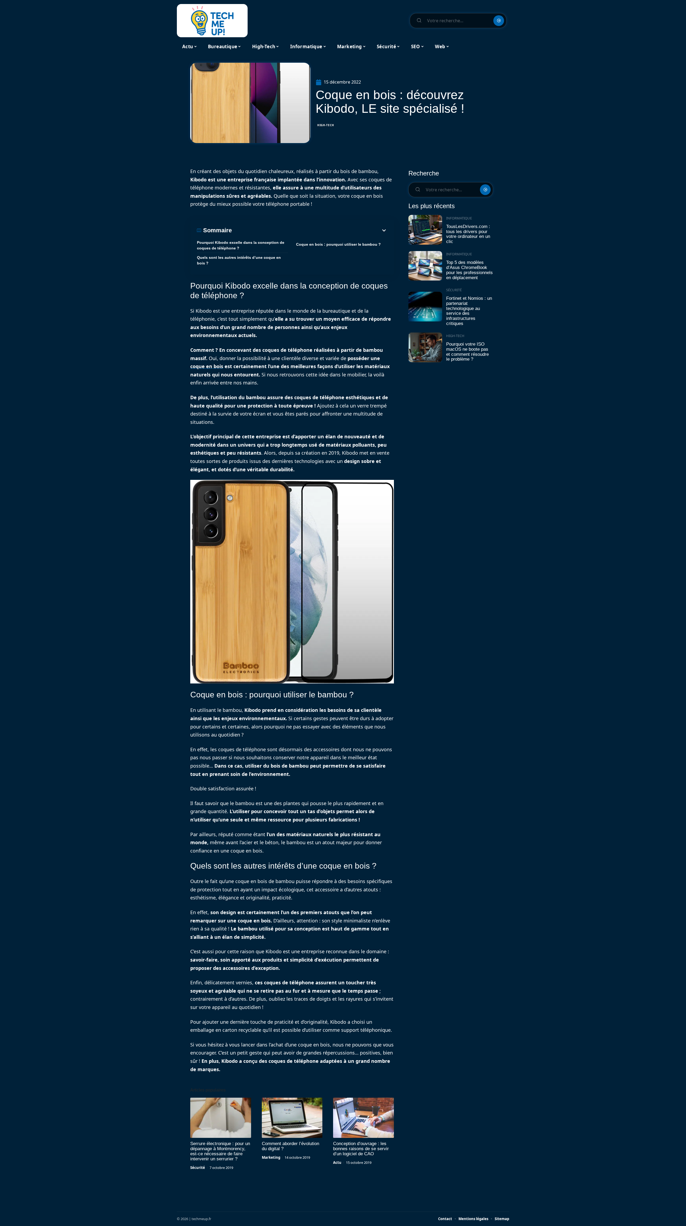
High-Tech (325, 125)
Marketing (271, 1157)
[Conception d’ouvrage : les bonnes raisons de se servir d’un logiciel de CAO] (363, 1118)
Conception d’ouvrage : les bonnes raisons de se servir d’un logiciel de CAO (361, 1148)
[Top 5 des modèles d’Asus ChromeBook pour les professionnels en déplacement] (425, 266)
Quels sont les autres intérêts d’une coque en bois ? (239, 260)
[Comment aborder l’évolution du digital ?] (292, 1118)
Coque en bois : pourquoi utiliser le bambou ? (338, 244)
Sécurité (197, 1167)
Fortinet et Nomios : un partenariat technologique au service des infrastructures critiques (469, 311)
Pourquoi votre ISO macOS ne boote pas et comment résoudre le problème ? (467, 352)
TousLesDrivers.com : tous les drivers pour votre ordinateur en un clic (468, 234)
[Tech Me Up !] (212, 21)
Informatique (459, 218)
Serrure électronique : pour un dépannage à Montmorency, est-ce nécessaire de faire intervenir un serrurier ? (220, 1151)
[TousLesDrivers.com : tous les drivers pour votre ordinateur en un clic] (425, 230)
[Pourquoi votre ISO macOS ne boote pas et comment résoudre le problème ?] (425, 347)
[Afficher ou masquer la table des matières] (309, 230)
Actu (337, 1162)
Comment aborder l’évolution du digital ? (290, 1146)
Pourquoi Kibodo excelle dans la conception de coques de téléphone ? (240, 245)
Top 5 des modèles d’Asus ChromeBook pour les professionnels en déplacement (469, 270)
